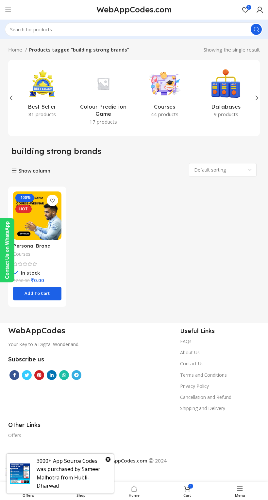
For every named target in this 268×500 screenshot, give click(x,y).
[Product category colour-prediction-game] (103, 98)
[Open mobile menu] (8, 9)
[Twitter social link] (27, 375)
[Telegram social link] (76, 375)
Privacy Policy (194, 386)
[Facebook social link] (14, 375)
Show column (34, 171)
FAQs (186, 341)
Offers (14, 435)
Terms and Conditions (203, 375)
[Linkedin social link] (52, 375)
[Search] (256, 29)
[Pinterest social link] (39, 375)
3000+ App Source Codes (67, 460)
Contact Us (192, 363)
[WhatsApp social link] (64, 375)
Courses (21, 254)
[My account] (259, 9)
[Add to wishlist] (52, 200)
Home (16, 49)
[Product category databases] (226, 94)
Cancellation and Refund (205, 397)
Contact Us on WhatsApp (7, 250)
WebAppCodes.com (134, 9)
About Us (190, 352)
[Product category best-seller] (42, 94)
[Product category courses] (164, 94)
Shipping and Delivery (202, 408)
